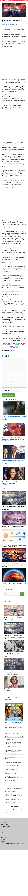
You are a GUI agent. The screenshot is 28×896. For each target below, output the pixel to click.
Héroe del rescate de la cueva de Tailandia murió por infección (14, 417)
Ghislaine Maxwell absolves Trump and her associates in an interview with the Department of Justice (13, 750)
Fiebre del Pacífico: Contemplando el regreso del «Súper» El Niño (14, 584)
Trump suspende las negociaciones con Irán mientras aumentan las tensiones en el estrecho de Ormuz (14, 565)
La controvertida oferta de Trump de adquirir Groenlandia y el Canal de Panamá (13, 757)
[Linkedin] (14, 344)
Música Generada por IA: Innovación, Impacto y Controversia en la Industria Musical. (14, 743)
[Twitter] (6, 344)
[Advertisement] (14, 63)
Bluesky (2, 836)
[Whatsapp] (16, 344)
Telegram (3, 839)
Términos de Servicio (5, 826)
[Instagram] (9, 344)
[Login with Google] (8, 356)
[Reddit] (24, 344)
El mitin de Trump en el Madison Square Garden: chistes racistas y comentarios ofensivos (13, 801)
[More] (16, 347)
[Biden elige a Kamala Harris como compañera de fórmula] (14, 479)
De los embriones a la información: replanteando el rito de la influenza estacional (14, 546)
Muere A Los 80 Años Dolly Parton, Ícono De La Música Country (13, 527)
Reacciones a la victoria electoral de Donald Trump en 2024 (13, 789)
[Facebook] (4, 344)
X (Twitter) (3, 837)
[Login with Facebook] (3, 356)
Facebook (3, 834)
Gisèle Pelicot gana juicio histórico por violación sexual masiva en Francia (13, 771)
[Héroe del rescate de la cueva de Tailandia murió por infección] (14, 413)
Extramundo (6, 0)
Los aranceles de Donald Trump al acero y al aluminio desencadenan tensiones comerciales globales (13, 764)
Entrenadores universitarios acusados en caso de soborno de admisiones (13, 461)
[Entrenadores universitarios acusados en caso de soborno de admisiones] (14, 457)
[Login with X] (6, 356)
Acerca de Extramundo (5, 822)
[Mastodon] (11, 347)
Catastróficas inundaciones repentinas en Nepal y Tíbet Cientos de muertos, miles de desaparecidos (14, 508)
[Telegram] (19, 344)
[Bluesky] (14, 347)
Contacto (3, 821)
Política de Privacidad (5, 824)
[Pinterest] (22, 344)
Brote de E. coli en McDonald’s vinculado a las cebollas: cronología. (13, 794)
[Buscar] (22, 594)
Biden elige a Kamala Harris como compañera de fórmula (11, 482)
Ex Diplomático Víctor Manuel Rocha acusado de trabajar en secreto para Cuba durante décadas (13, 439)
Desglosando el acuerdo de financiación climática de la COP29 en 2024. (14, 778)
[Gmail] (11, 344)
